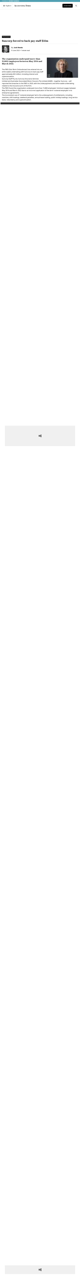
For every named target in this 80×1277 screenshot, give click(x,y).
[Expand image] (49, 76)
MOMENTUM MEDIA (14, 1)
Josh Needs (18, 48)
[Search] (76, 6)
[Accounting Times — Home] (22, 5)
